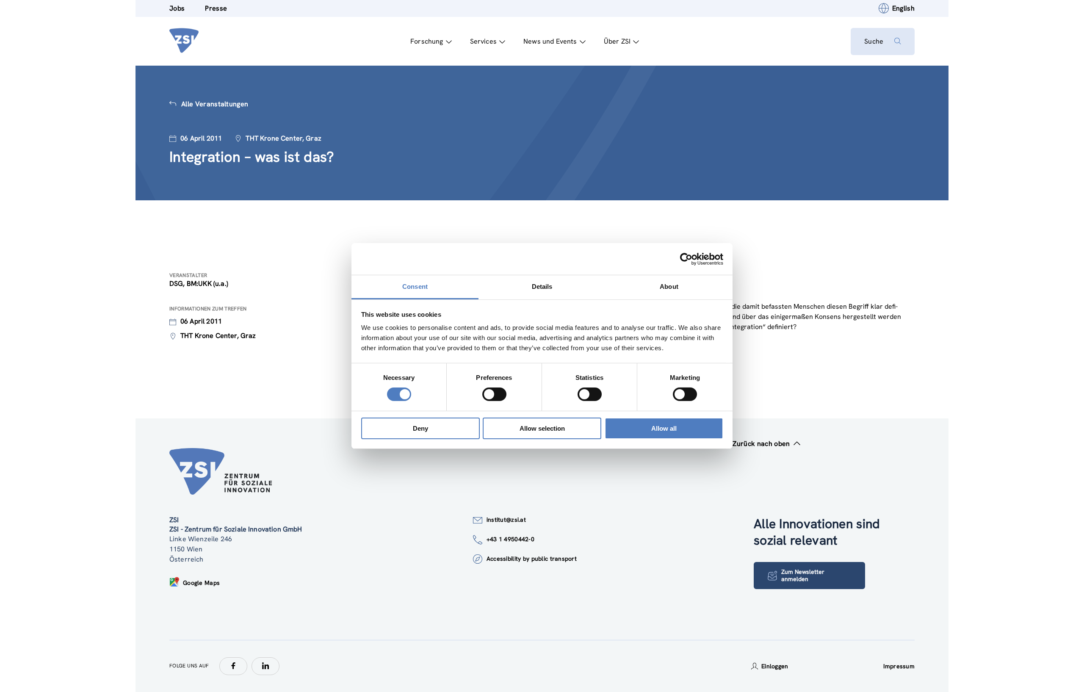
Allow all (664, 428)
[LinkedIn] (265, 666)
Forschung (426, 41)
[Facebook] (233, 666)
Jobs (177, 8)
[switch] (494, 394)
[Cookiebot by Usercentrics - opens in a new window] (686, 258)
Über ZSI (617, 41)
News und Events (550, 41)
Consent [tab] (415, 286)
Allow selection (542, 428)
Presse (216, 8)
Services (483, 41)
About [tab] (669, 286)
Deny (420, 428)
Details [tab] (542, 286)
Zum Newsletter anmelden (802, 575)
